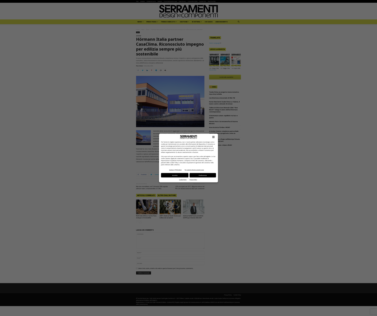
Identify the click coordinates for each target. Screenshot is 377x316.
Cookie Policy (183, 180)
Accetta (174, 175)
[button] (213, 137)
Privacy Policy (193, 180)
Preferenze (203, 175)
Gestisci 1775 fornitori (175, 170)
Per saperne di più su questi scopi (194, 170)
